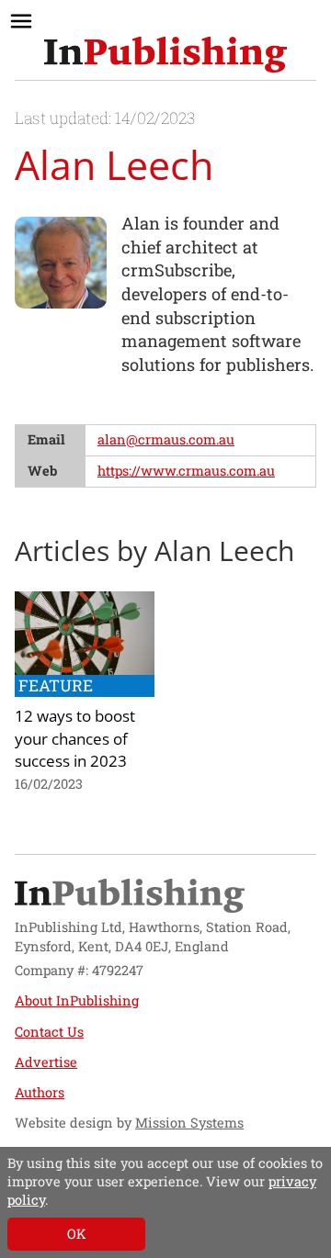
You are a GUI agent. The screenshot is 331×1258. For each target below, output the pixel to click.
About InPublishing (77, 1000)
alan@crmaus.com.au (165, 439)
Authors (39, 1092)
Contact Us (49, 1031)
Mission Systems (189, 1122)
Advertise (46, 1062)
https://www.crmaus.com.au (186, 470)
